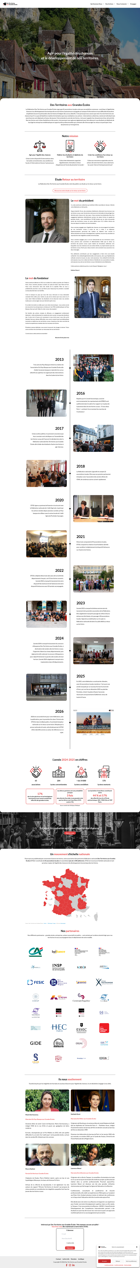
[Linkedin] (73, 1265)
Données (74, 1259)
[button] (137, 1247)
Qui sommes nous (96, 4)
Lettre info (70, 1243)
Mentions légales (127, 1265)
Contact (58, 1259)
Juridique (81, 1259)
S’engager (133, 4)
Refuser (118, 1261)
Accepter (104, 1261)
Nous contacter (122, 4)
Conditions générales (109, 1265)
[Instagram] (70, 1265)
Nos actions (109, 4)
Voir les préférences (131, 1261)
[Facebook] (66, 1265)
